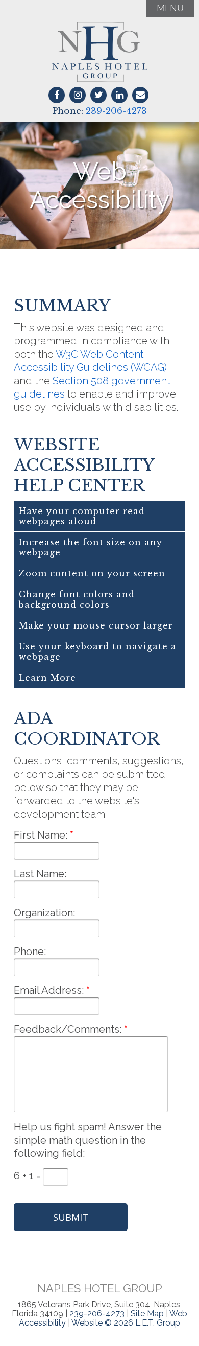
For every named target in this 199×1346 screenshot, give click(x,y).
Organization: (44, 913)
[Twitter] (98, 95)
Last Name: (40, 874)
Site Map (147, 1313)
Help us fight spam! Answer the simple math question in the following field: (88, 1140)
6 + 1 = (28, 1176)
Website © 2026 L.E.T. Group (125, 1323)
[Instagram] (77, 95)
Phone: (30, 951)
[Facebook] (56, 95)
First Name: (40, 835)
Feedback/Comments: (67, 1029)
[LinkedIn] (119, 95)
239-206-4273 (116, 111)
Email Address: (49, 990)
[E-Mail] (140, 95)
